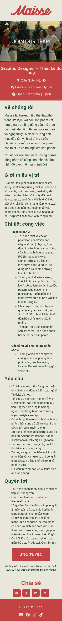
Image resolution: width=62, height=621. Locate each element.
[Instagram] (34, 615)
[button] (17, 593)
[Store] (21, 615)
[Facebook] (28, 615)
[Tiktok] (41, 615)
